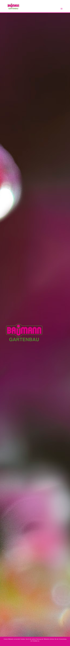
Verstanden (28, 643)
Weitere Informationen (38, 643)
